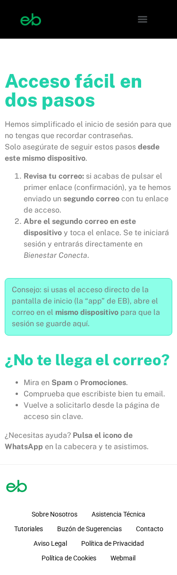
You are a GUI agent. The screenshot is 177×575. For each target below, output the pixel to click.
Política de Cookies (69, 558)
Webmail (122, 558)
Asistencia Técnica (118, 514)
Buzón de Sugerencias (89, 529)
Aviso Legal (50, 543)
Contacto (149, 529)
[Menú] (142, 19)
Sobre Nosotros (54, 514)
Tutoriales (28, 529)
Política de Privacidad (112, 543)
